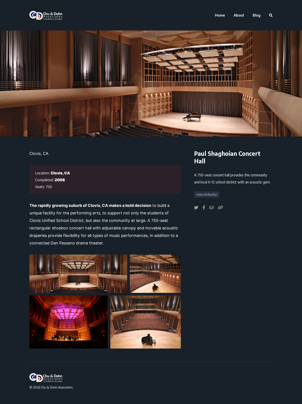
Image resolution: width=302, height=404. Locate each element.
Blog (256, 15)
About (239, 15)
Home (220, 15)
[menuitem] (220, 15)
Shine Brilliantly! (206, 194)
